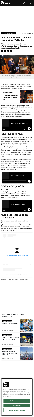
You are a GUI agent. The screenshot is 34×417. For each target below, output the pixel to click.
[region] (17, 397)
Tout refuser (17, 405)
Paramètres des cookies (17, 410)
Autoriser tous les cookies (17, 401)
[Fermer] (30, 381)
